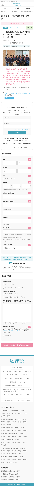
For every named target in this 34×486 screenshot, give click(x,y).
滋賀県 (3, 442)
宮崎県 (3, 462)
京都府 (8, 442)
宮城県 (19, 413)
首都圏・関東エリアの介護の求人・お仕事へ (13, 419)
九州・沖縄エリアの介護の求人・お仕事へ (12, 456)
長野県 (25, 430)
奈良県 (25, 442)
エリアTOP (5, 8)
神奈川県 (9, 424)
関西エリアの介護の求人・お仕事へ (11, 439)
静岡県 (14, 436)
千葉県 (25, 422)
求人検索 (17, 8)
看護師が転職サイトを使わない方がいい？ (17, 385)
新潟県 (3, 430)
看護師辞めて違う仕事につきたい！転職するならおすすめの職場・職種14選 (17, 390)
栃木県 (8, 422)
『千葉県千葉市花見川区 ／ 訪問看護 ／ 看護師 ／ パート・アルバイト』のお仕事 (16, 34)
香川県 (8, 453)
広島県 (19, 451)
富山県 (8, 430)
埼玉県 (19, 422)
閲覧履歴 (28, 8)
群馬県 (14, 422)
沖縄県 (15, 462)
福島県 (8, 416)
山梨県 (3, 436)
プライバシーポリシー (13, 375)
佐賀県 (8, 459)
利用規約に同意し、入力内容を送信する (17, 345)
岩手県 (14, 413)
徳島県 (3, 453)
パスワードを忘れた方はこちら (21, 129)
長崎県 (14, 459)
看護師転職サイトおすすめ (22, 378)
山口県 (25, 451)
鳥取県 (3, 451)
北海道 (3, 413)
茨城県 (3, 422)
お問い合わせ (27, 371)
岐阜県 (8, 436)
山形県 (3, 416)
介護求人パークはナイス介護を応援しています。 (17, 400)
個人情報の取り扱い (8, 331)
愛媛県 (14, 453)
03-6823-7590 (19, 263)
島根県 (8, 451)
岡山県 (14, 451)
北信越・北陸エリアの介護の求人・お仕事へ (13, 427)
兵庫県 (19, 442)
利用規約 (17, 331)
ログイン (17, 132)
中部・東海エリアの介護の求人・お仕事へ (12, 433)
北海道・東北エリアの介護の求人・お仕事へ (13, 410)
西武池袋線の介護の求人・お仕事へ (11, 471)
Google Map (9, 98)
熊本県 (19, 459)
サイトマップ (8, 378)
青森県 (8, 413)
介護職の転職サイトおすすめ (17, 382)
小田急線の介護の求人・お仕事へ (10, 474)
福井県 (19, 430)
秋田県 (25, 413)
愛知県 (19, 436)
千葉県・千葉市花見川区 (11, 93)
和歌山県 (3, 445)
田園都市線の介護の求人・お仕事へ (11, 477)
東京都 (3, 424)
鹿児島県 (9, 462)
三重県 (25, 436)
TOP (13, 367)
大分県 (25, 459)
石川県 (14, 430)
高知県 (19, 453)
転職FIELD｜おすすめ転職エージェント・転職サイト (17, 395)
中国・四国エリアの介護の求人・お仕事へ (12, 448)
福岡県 (3, 459)
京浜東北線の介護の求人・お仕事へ (11, 479)
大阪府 (14, 442)
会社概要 (19, 367)
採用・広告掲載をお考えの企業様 (12, 371)
